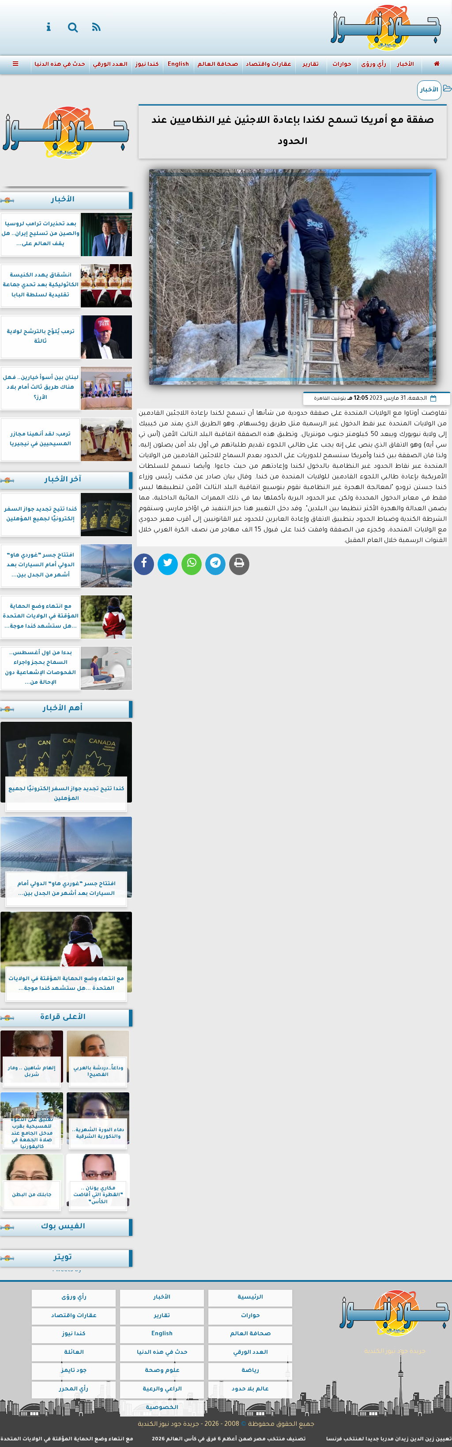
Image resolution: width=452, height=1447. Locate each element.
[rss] (97, 28)
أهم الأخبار (63, 709)
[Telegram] (215, 564)
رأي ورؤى (373, 65)
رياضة (250, 1371)
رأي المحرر (73, 1389)
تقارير (311, 65)
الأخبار (405, 65)
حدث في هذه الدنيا (59, 65)
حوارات (341, 65)
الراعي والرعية (162, 1389)
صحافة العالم (217, 65)
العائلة (74, 1353)
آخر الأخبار (63, 480)
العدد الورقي (110, 65)
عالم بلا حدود (250, 1389)
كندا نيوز (147, 65)
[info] (49, 28)
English (178, 65)
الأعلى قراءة (63, 1018)
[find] (73, 28)
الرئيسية (250, 1298)
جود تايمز (74, 1371)
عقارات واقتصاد (268, 65)
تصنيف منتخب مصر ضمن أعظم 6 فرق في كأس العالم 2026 (261, 1440)
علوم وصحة (162, 1371)
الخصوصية (162, 1408)
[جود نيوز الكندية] (66, 131)
